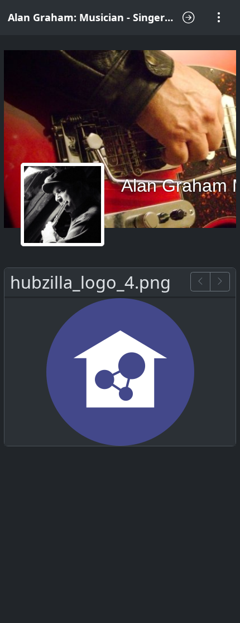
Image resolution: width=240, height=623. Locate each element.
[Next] (220, 281)
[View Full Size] (120, 370)
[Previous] (200, 281)
